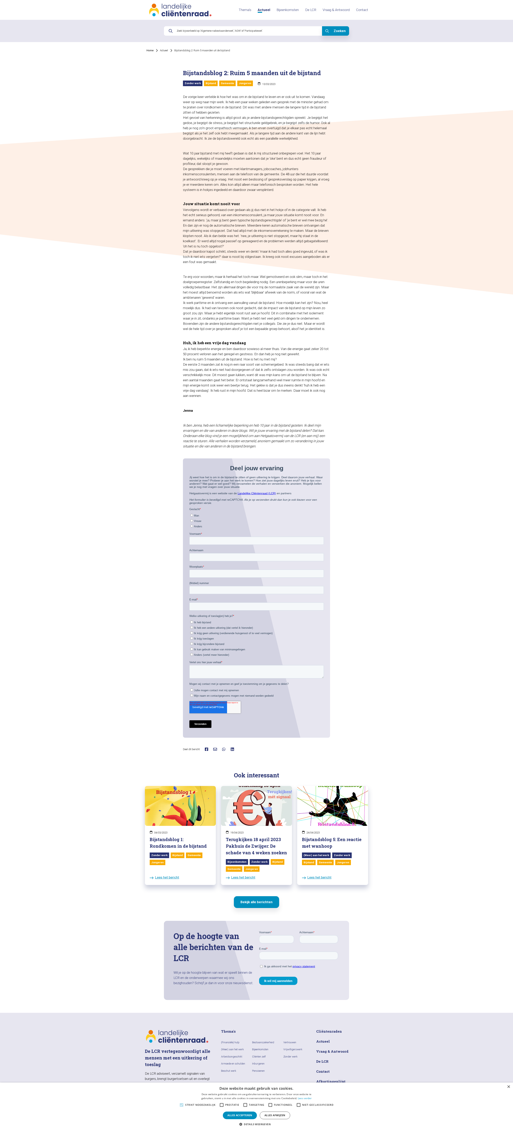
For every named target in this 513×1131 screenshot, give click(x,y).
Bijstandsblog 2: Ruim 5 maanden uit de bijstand (202, 50)
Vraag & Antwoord (336, 10)
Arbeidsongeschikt (231, 1056)
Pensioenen (258, 1070)
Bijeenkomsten (288, 10)
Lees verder (305, 1098)
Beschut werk (228, 1070)
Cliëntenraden (329, 1031)
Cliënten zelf (259, 1056)
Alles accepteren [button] (239, 1115)
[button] (256, 1124)
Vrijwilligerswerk (292, 1049)
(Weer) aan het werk (232, 1049)
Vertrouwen (289, 1042)
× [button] (508, 1086)
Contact (362, 10)
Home (149, 50)
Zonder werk (290, 1056)
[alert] (256, 1107)
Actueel (264, 10)
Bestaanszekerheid (263, 1042)
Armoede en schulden (233, 1063)
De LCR (310, 10)
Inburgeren (258, 1063)
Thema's (245, 10)
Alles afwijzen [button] (275, 1115)
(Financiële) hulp (230, 1042)
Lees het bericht (167, 877)
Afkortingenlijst (330, 1081)
